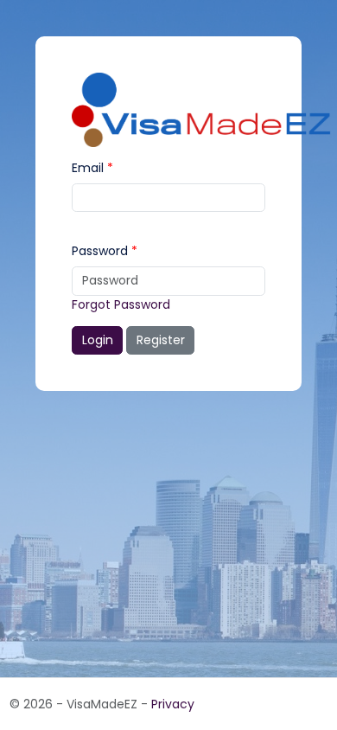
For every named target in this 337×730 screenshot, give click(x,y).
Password (100, 250)
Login (97, 340)
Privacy (172, 704)
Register (161, 340)
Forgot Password (121, 304)
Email (88, 167)
